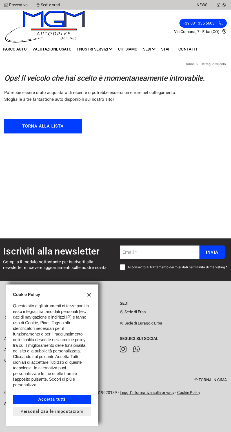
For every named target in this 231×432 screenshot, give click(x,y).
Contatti (187, 49)
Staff (167, 49)
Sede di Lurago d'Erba (143, 323)
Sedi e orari (50, 5)
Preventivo (18, 5)
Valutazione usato (52, 49)
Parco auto (15, 49)
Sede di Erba (135, 312)
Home (189, 64)
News (202, 5)
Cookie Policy (188, 392)
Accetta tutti (51, 399)
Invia (212, 252)
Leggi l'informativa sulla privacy (147, 392)
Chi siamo (127, 49)
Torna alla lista (43, 126)
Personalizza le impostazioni (52, 411)
